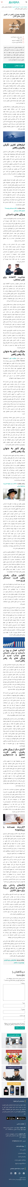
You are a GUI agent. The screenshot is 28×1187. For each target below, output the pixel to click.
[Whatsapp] (19, 1173)
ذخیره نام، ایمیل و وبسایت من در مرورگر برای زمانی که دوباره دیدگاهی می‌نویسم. (14, 1024)
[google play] (11, 1118)
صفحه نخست (23, 7)
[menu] (26, 2)
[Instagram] (11, 1173)
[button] (5, 65)
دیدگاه (23, 983)
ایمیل (23, 1009)
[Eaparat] (24, 1173)
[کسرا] (14, 2)
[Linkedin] (15, 1173)
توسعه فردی (16, 7)
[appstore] (21, 1118)
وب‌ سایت (22, 1015)
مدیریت (14, 42)
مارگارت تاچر (12, 358)
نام (23, 1003)
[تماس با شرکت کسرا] (2, 2)
